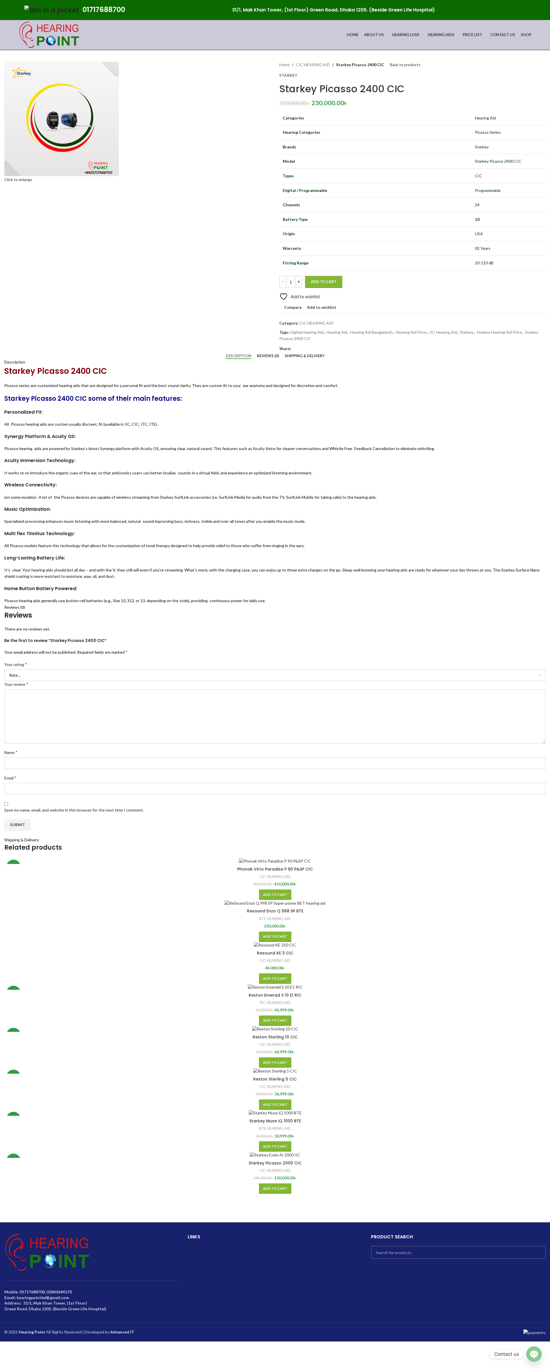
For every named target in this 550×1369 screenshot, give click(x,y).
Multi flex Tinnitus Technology (39, 533)
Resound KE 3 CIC (275, 953)
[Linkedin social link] (314, 349)
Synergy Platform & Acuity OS (39, 436)
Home (284, 64)
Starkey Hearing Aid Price (499, 332)
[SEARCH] (539, 1252)
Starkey (467, 332)
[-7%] (275, 1029)
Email (10, 777)
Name (10, 752)
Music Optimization (27, 509)
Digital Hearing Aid (306, 332)
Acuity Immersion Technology (39, 460)
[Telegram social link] (321, 349)
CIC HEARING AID (313, 64)
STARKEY (288, 75)
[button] (275, 894)
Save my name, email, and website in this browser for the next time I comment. (74, 810)
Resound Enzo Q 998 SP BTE (275, 911)
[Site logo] (49, 34)
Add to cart (324, 281)
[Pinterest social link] (542, 10)
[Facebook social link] (516, 10)
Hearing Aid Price (411, 332)
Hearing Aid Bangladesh (371, 332)
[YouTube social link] (536, 10)
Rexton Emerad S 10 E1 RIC (275, 995)
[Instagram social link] (529, 10)
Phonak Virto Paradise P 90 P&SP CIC (275, 869)
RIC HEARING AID (275, 1002)
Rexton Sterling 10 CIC (275, 1037)
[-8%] (275, 987)
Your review (16, 684)
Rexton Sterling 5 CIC (275, 1079)
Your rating (15, 664)
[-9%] (275, 861)
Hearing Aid (336, 332)
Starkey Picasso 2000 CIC (275, 1163)
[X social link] (522, 10)
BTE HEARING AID (275, 918)
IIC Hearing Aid (443, 332)
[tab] (238, 356)
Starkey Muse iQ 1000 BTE (275, 1121)
